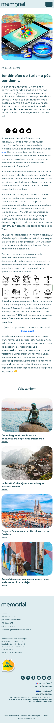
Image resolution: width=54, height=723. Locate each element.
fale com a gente (9, 616)
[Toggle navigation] (48, 4)
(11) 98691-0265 (8, 626)
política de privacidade (11, 619)
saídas (4, 613)
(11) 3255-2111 (7, 623)
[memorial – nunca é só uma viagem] (13, 4)
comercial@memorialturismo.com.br (16, 629)
